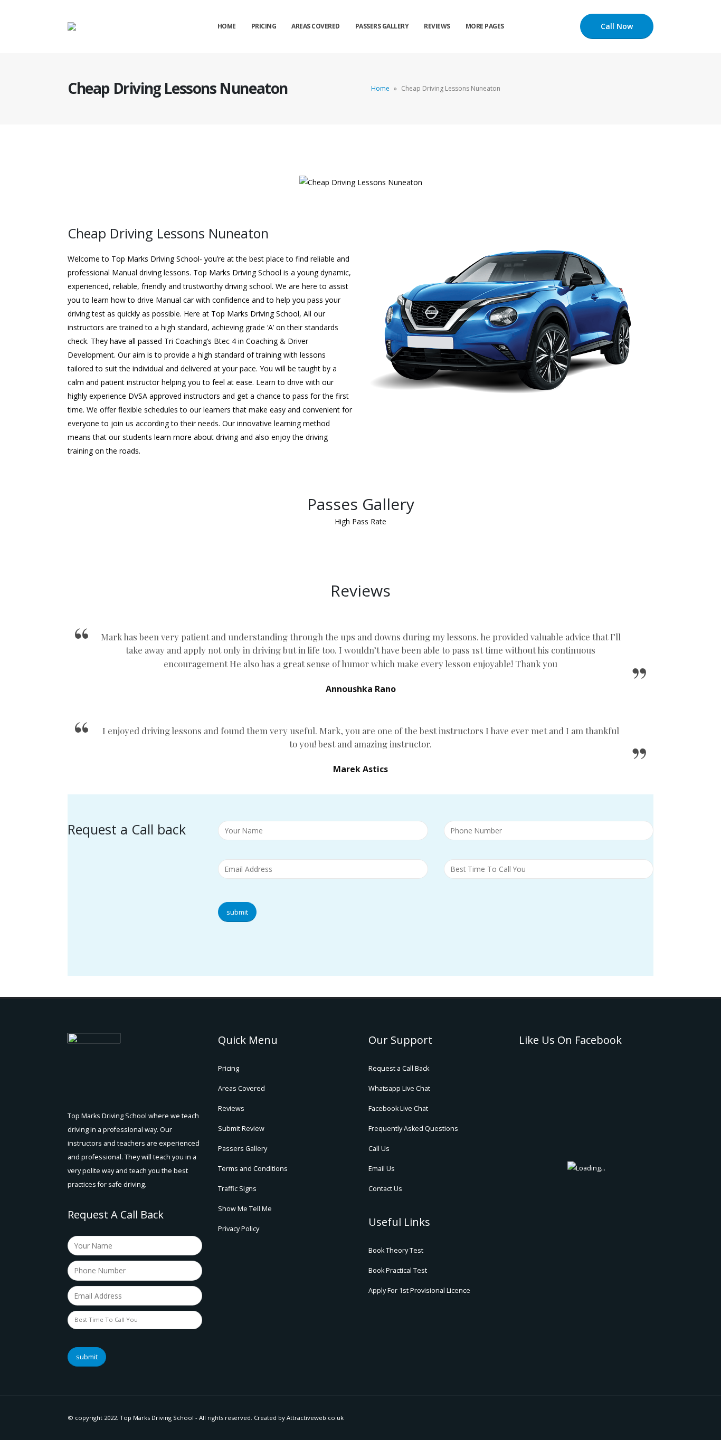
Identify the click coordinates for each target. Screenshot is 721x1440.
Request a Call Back (398, 1068)
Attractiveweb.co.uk (315, 1418)
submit (237, 912)
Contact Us (385, 1188)
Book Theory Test (395, 1250)
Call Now (617, 26)
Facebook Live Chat (398, 1108)
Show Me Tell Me (245, 1208)
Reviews (437, 26)
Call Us (379, 1148)
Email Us (381, 1168)
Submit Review (241, 1128)
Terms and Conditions (253, 1168)
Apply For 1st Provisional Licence (419, 1290)
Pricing (264, 26)
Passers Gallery (382, 26)
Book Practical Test (397, 1270)
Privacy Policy (238, 1228)
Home (226, 26)
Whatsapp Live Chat (399, 1088)
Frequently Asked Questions (413, 1128)
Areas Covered (315, 26)
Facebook (644, 1418)
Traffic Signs (237, 1188)
